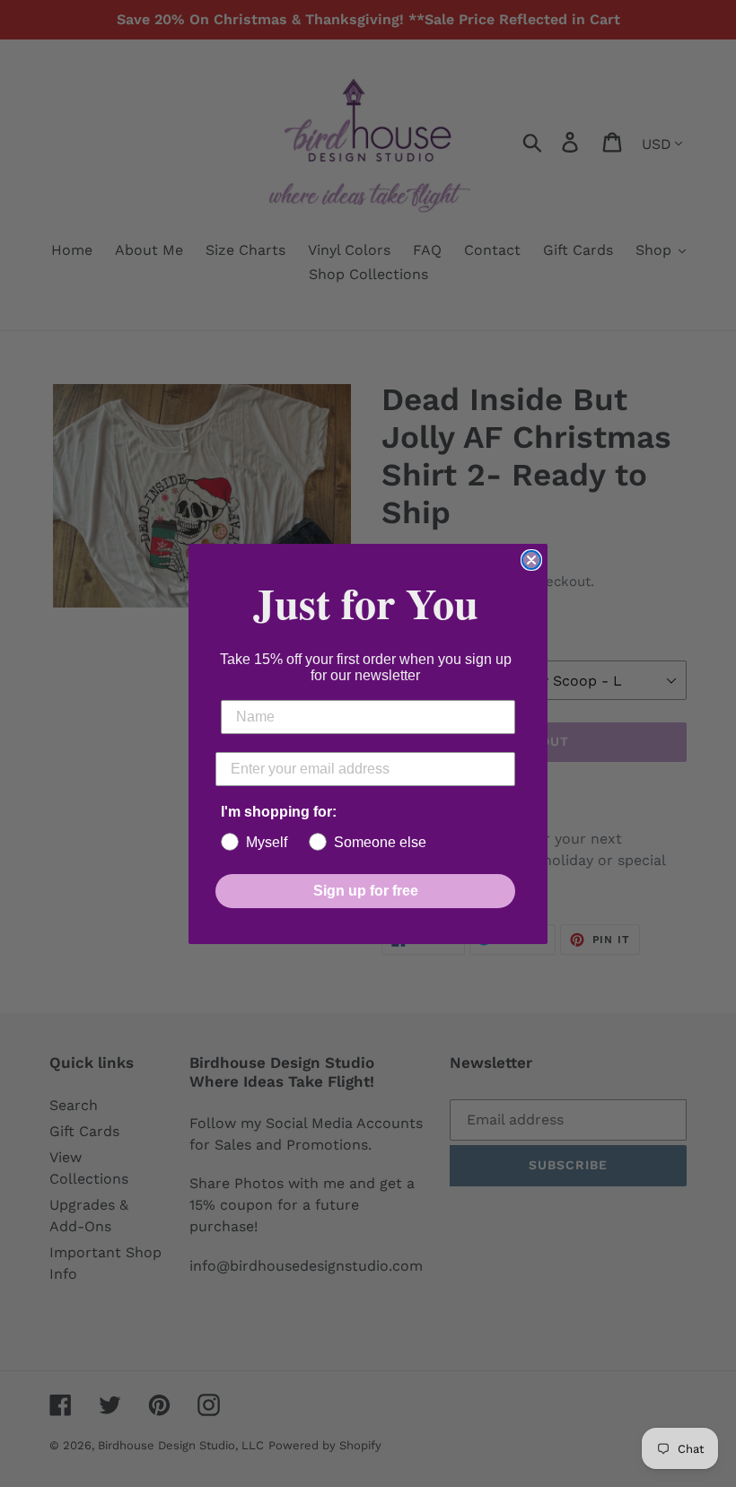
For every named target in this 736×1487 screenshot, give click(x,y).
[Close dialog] (531, 560)
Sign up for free (365, 890)
